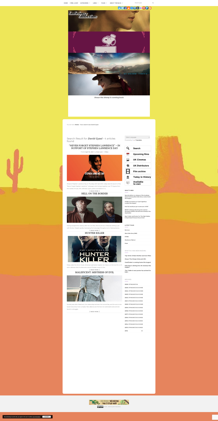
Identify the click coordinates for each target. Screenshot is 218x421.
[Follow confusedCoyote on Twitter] (122, 8)
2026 (126, 284)
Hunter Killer (94, 233)
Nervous (127, 230)
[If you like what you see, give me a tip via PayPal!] (147, 8)
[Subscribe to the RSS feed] (150, 8)
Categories (84, 3)
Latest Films (129, 225)
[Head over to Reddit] (128, 8)
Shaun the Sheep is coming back (109, 97)
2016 (126, 317)
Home (66, 3)
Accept (46, 417)
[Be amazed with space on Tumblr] (137, 8)
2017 (126, 314)
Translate (138, 140)
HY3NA (127, 236)
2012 (126, 331)
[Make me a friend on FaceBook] (125, 8)
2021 (126, 301)
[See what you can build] (131, 8)
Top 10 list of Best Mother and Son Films (138, 255)
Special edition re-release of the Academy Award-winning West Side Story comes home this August (138, 197)
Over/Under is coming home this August (138, 262)
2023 (126, 294)
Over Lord (99, 152)
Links (95, 3)
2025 (126, 287)
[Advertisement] (131, 363)
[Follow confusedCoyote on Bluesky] (119, 8)
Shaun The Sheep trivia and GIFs (135, 259)
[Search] (153, 3)
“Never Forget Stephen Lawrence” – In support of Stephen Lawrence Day (94, 147)
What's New (129, 190)
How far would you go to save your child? (136, 206)
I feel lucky (74, 3)
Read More (94, 191)
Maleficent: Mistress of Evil (94, 272)
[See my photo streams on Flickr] (141, 8)
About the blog (115, 3)
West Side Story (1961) (131, 233)
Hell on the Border (94, 193)
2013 (126, 327)
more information (36, 416)
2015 (126, 321)
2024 (126, 291)
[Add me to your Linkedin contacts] (134, 8)
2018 (126, 311)
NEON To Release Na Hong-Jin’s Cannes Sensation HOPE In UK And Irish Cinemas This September (138, 211)
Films (103, 3)
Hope (126, 243)
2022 (126, 297)
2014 (126, 324)
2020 (126, 304)
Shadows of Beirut (130, 240)
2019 (126, 307)
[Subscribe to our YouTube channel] (144, 8)
